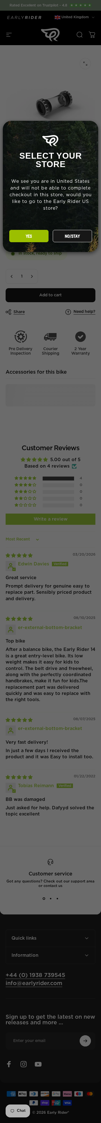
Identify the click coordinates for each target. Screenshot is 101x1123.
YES (29, 236)
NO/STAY (72, 236)
